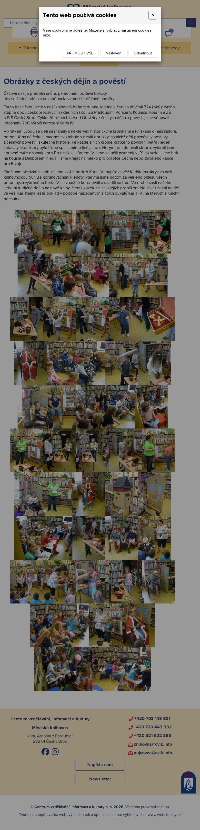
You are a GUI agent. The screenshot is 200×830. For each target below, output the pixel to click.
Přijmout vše (80, 53)
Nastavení (114, 53)
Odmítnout (143, 53)
